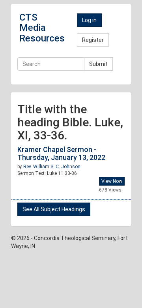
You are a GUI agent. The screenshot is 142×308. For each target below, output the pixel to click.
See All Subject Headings (53, 209)
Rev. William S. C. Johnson (51, 166)
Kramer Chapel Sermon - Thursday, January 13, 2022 (61, 153)
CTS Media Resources (42, 28)
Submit (98, 64)
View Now (111, 181)
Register (93, 40)
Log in (89, 20)
